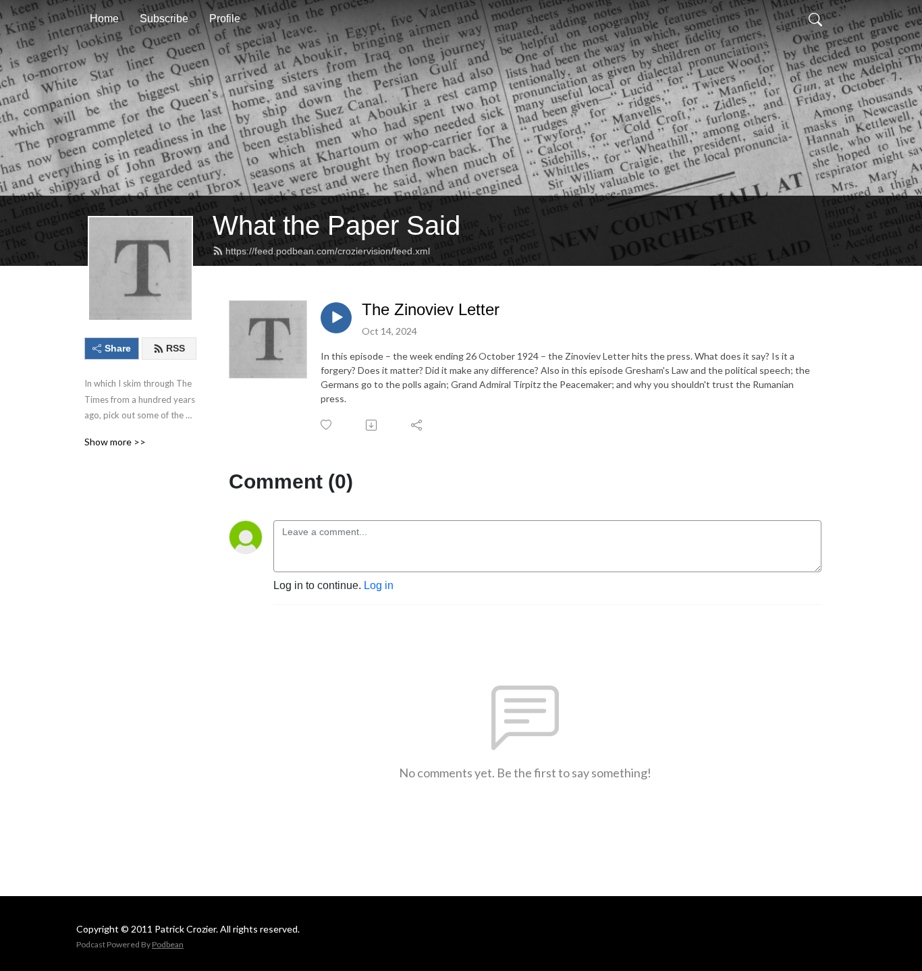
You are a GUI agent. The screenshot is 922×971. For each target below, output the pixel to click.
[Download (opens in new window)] (372, 425)
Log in (379, 585)
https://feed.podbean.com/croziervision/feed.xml (327, 251)
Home (104, 18)
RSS (175, 348)
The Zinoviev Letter (430, 309)
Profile (224, 18)
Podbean (168, 944)
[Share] (417, 425)
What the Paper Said (336, 225)
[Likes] (327, 425)
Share (118, 348)
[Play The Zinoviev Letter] (336, 317)
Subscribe (164, 18)
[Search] (815, 18)
